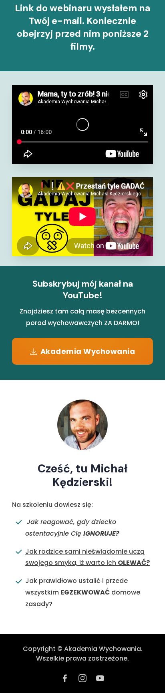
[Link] (65, 678)
